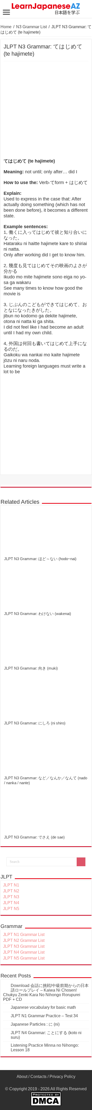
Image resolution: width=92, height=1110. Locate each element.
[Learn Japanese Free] (46, 8)
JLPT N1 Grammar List (23, 934)
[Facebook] (46, 1083)
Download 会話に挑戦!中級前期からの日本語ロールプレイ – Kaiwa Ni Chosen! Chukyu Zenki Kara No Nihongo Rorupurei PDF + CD (46, 992)
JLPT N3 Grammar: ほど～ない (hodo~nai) (40, 559)
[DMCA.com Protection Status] (45, 1098)
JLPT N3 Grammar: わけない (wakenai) (37, 613)
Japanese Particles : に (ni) (35, 1024)
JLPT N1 (11, 885)
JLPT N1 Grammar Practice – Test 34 (44, 1016)
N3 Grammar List (31, 27)
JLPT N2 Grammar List (23, 940)
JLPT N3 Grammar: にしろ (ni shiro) (34, 723)
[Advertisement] (46, 110)
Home (6, 27)
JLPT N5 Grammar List (23, 958)
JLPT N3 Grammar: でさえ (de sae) (34, 837)
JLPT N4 (11, 903)
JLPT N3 (11, 897)
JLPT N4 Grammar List (23, 952)
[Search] (81, 861)
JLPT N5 (11, 908)
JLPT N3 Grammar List (23, 946)
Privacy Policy (62, 1076)
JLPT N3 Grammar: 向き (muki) (31, 668)
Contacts (38, 1076)
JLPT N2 (11, 891)
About (22, 1076)
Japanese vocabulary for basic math (43, 1007)
